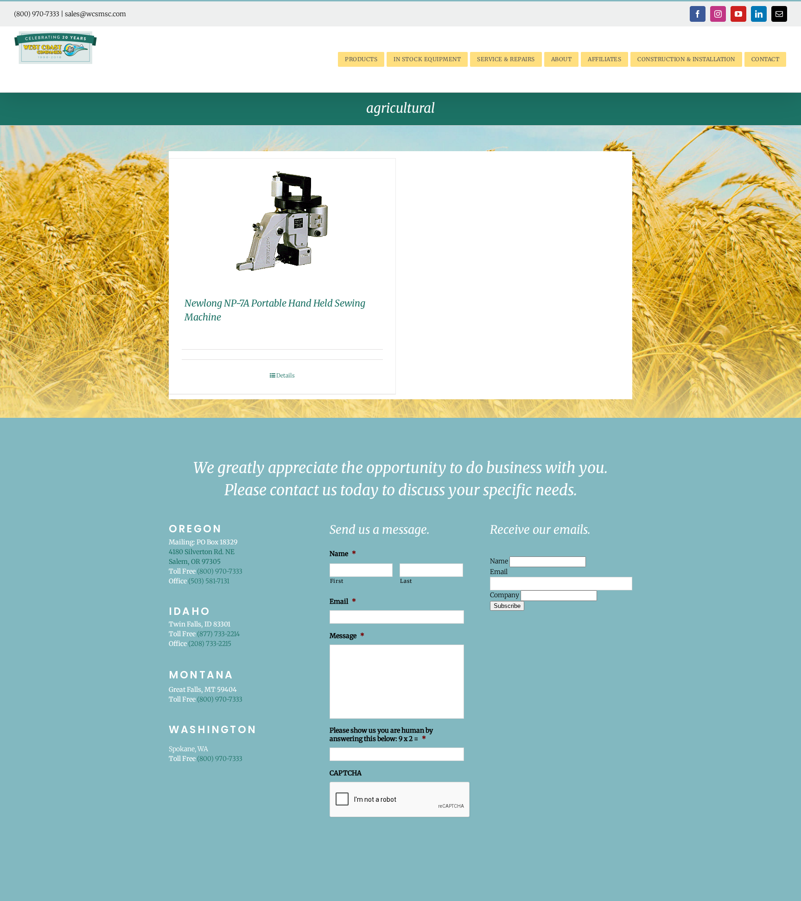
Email (499, 572)
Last (406, 581)
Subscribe (507, 605)
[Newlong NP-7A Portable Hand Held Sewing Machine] (282, 220)
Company (505, 595)
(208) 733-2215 (209, 643)
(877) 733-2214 (218, 634)
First (336, 581)
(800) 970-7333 (36, 14)
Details (285, 375)
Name (499, 561)
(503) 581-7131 (208, 581)
